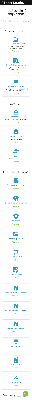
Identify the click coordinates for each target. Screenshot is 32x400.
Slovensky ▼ (9, 395)
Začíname (16, 104)
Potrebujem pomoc (16, 31)
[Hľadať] (27, 21)
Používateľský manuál (16, 172)
